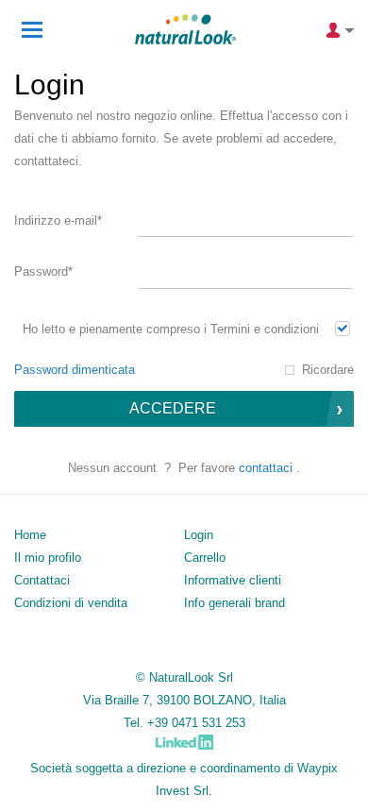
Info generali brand (234, 603)
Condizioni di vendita (70, 603)
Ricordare (328, 370)
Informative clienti (232, 580)
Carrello (205, 557)
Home (30, 535)
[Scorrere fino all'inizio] (328, 791)
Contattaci (266, 468)
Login (198, 535)
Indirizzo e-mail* (58, 220)
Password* (43, 271)
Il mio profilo (47, 557)
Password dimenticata (74, 370)
